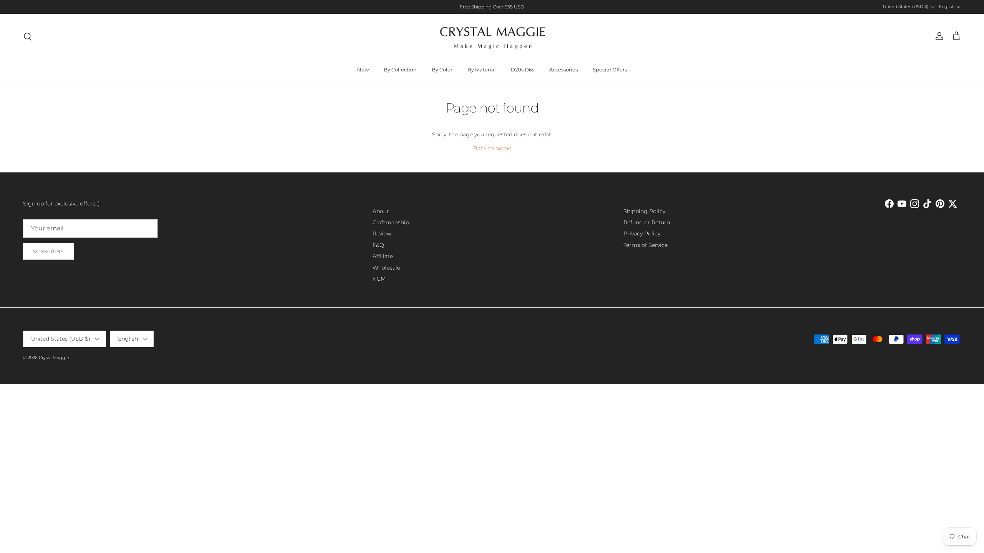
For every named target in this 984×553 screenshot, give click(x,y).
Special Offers (610, 69)
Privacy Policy (641, 233)
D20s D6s (522, 69)
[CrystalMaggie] (492, 36)
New (363, 69)
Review (381, 233)
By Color (442, 69)
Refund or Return (646, 222)
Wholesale (386, 267)
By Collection (400, 69)
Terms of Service (645, 245)
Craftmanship (390, 222)
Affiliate (382, 256)
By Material (481, 69)
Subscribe (48, 251)
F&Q (378, 245)
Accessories (563, 69)
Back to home (492, 148)
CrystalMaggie (54, 357)
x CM (379, 278)
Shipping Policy (644, 211)
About (380, 211)
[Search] (27, 36)
